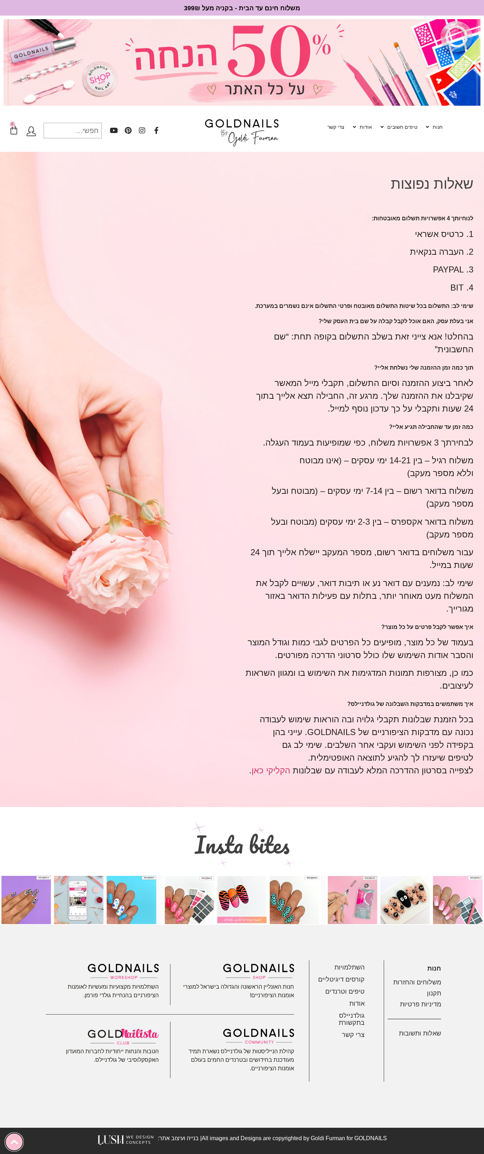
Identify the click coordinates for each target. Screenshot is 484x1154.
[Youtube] (113, 130)
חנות (438, 127)
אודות (366, 127)
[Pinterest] (127, 130)
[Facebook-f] (156, 130)
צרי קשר (335, 127)
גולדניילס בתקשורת (352, 1019)
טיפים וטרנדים (345, 991)
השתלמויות (349, 967)
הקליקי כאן (271, 770)
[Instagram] (142, 130)
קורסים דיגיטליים (341, 979)
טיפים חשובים (402, 127)
